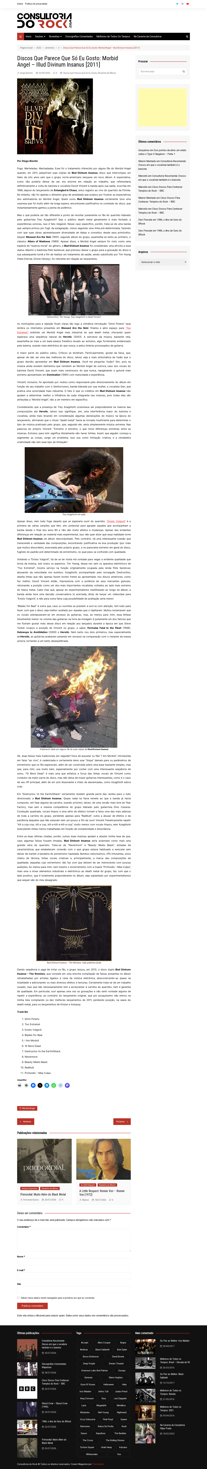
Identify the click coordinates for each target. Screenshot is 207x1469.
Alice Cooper (104, 1342)
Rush (124, 1426)
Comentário (24, 1227)
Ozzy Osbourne (87, 1419)
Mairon (85, 1200)
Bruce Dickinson (91, 1356)
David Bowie (118, 1356)
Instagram (182, 4)
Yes (119, 1454)
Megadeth (101, 1405)
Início (28, 36)
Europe (122, 1370)
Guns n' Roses (87, 1384)
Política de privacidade (36, 3)
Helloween (109, 1384)
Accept (84, 1342)
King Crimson (87, 1398)
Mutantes (85, 1412)
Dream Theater (116, 1363)
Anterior (27, 1121)
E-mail (21, 1270)
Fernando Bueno (31, 1200)
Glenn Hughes (116, 1377)
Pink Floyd (108, 1419)
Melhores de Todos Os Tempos (113, 36)
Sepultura (100, 1433)
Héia (124, 1384)
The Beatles (120, 1433)
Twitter (177, 4)
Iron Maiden (85, 1391)
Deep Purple (89, 1363)
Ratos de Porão (106, 1426)
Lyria (84, 1405)
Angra (123, 1342)
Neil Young (103, 1412)
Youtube (187, 4)
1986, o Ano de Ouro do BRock (56, 1421)
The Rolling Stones (115, 1440)
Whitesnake (92, 1454)
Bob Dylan (122, 1349)
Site (19, 1284)
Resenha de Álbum (107, 73)
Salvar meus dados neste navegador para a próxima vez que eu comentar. (58, 1298)
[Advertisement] (162, 107)
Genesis (88, 1377)
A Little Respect (88, 1185)
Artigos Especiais (29, 1188)
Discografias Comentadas (79, 36)
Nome (21, 1256)
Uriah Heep (106, 1447)
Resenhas (54, 36)
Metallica (121, 1405)
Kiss (104, 1398)
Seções (39, 36)
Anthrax (84, 1349)
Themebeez (98, 1464)
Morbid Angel (28, 1108)
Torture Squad (87, 1447)
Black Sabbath (102, 1349)
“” (116, 521)
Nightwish (122, 1412)
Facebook (172, 4)
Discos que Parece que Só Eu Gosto (80, 73)
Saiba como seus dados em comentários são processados (97, 1315)
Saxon (84, 1433)
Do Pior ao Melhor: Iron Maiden (174, 1340)
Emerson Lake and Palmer (95, 1370)
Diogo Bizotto (26, 73)
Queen (124, 1419)
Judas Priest (121, 1391)
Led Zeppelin (120, 1398)
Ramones (85, 1426)
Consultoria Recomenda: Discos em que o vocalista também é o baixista (162, 165)
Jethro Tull (103, 1391)
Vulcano (123, 1447)
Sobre (20, 3)
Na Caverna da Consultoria (147, 36)
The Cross (88, 1440)
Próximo (120, 1121)
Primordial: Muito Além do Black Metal (43, 1194)
